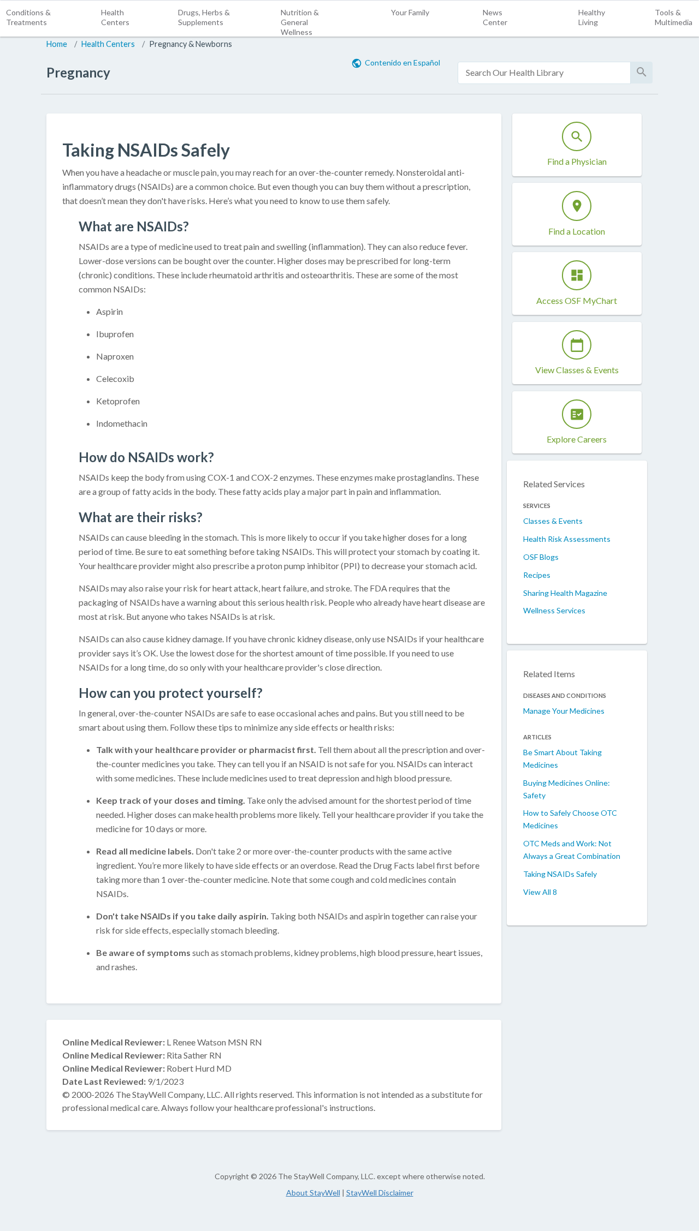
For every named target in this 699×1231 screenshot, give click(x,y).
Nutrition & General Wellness (300, 22)
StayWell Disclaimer (379, 1192)
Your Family (410, 12)
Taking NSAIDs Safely (560, 874)
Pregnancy (78, 72)
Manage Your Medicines (564, 710)
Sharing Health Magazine (565, 592)
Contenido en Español (402, 62)
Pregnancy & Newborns (190, 44)
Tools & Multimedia (673, 17)
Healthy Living (591, 17)
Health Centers (115, 17)
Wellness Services (554, 610)
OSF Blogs (541, 556)
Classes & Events (553, 520)
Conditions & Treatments (28, 17)
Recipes (536, 574)
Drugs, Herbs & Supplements (204, 17)
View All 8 (540, 892)
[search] (544, 73)
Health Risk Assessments (567, 538)
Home (56, 44)
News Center (495, 17)
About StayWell (313, 1192)
